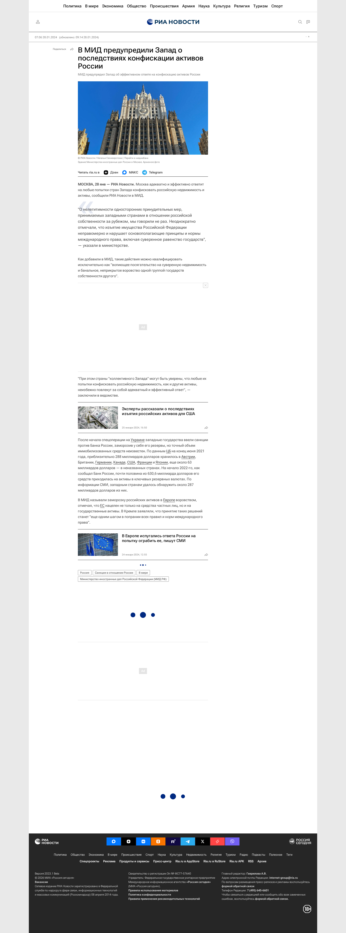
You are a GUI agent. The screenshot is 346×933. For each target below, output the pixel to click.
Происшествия (131, 854)
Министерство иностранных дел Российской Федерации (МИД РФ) (123, 579)
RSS (250, 861)
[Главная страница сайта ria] (173, 22)
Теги (289, 854)
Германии (103, 462)
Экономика (96, 854)
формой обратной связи (238, 886)
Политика (60, 854)
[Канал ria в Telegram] (188, 841)
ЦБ (168, 451)
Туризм (231, 854)
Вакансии (41, 882)
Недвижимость (196, 854)
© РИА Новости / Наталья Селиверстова (100, 158)
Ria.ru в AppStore (187, 861)
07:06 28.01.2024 (46, 37)
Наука (162, 854)
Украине (138, 440)
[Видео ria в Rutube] (173, 841)
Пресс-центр (162, 861)
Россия (84, 572)
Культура (176, 854)
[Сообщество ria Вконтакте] (143, 841)
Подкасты (258, 854)
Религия (216, 854)
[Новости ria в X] (202, 841)
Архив (261, 861)
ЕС (102, 505)
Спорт (150, 854)
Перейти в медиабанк (136, 158)
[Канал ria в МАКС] (114, 841)
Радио (244, 854)
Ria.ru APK (236, 861)
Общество (78, 854)
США (131, 462)
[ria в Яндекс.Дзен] (128, 841)
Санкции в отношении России (114, 572)
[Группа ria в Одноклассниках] (158, 841)
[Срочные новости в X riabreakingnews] (217, 841)
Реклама (109, 861)
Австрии (188, 456)
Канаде (119, 462)
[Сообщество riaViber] (232, 841)
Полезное (275, 854)
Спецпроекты (89, 861)
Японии (162, 462)
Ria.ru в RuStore (214, 861)
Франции (144, 462)
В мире (143, 572)
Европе (169, 500)
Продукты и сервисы (134, 861)
